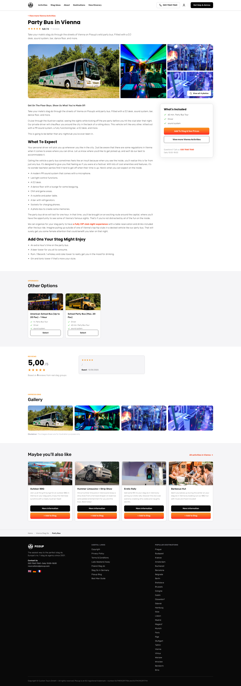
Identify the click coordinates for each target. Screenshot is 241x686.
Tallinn (158, 645)
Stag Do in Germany (100, 570)
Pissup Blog (96, 574)
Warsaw (158, 657)
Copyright (95, 549)
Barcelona (159, 570)
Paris (157, 632)
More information (50, 508)
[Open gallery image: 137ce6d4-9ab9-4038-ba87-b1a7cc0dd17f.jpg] (190, 418)
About (67, 5)
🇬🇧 (29, 571)
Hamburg (159, 608)
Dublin (158, 595)
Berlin (157, 578)
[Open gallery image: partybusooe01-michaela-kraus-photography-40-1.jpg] (50, 418)
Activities (42, 5)
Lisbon (158, 616)
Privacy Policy (97, 553)
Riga (157, 637)
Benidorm (159, 666)
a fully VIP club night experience (90, 224)
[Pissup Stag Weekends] (30, 5)
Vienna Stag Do (42, 533)
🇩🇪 (34, 571)
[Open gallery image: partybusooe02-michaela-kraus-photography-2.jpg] (97, 418)
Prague (158, 549)
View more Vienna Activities (42, 15)
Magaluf (158, 624)
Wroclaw (159, 662)
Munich (158, 628)
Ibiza (157, 612)
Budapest (159, 553)
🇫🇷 (39, 571)
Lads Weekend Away (100, 562)
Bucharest (159, 566)
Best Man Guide (98, 578)
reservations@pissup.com (39, 566)
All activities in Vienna (201, 455)
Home (30, 533)
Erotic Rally (130, 488)
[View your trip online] (183, 5)
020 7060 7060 (187, 149)
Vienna (158, 649)
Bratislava (159, 582)
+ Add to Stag (50, 515)
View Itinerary (95, 5)
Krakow (158, 558)
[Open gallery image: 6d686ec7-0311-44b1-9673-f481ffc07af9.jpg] (143, 418)
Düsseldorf (160, 599)
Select (46, 333)
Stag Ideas (56, 5)
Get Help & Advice (201, 5)
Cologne (158, 591)
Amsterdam (160, 562)
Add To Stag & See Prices (186, 131)
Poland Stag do (98, 566)
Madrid (158, 620)
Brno (157, 670)
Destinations (79, 5)
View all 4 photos (201, 93)
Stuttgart (159, 641)
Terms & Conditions (100, 558)
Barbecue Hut (178, 488)
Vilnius (158, 653)
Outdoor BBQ (37, 488)
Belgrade (159, 574)
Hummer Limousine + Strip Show (94, 488)
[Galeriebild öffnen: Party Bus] (73, 71)
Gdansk (158, 603)
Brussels (159, 587)
